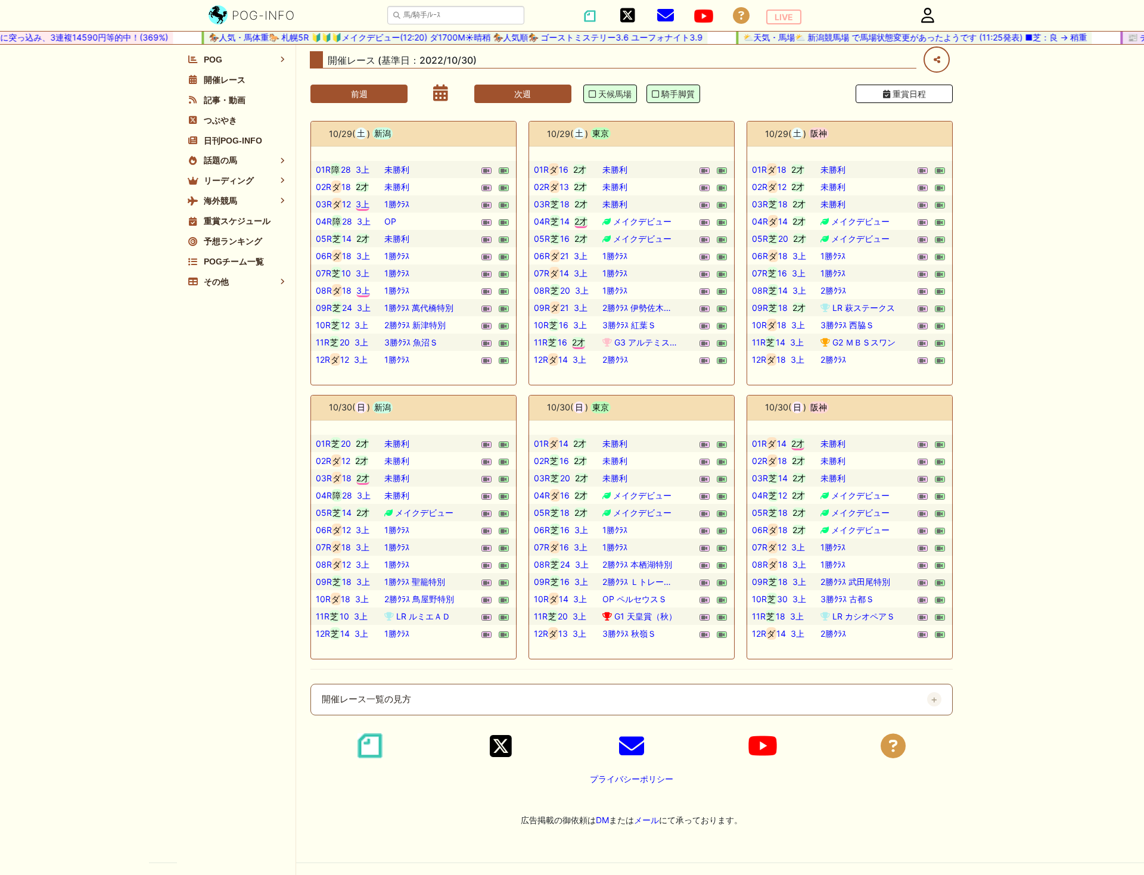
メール (646, 820)
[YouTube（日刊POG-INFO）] (703, 16)
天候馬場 (615, 94)
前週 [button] (359, 94)
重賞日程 (908, 94)
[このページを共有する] (937, 59)
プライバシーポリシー (631, 779)
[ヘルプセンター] (741, 15)
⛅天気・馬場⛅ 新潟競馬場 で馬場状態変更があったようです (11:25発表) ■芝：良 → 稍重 (907, 37)
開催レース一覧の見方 (366, 699)
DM (602, 820)
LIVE (784, 17)
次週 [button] (522, 94)
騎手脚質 (678, 94)
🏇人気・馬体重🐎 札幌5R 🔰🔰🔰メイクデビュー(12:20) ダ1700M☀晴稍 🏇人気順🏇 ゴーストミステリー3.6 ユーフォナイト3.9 (448, 37)
